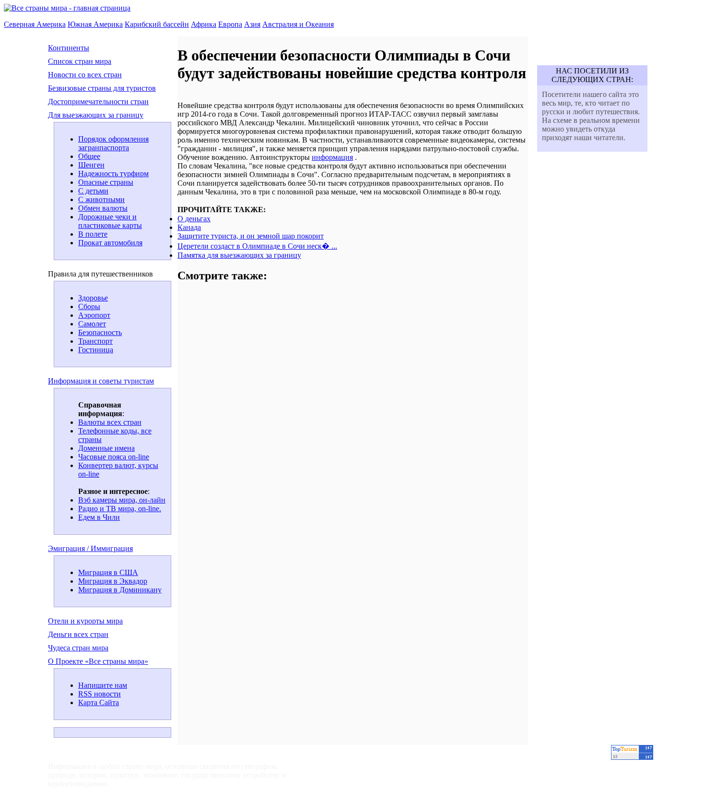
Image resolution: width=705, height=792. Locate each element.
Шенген (91, 165)
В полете (92, 234)
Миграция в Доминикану (120, 590)
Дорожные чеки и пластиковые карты (110, 221)
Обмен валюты (103, 208)
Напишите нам (102, 685)
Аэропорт (94, 315)
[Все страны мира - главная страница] (67, 8)
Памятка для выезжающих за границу (239, 255)
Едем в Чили (99, 517)
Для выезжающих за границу (95, 115)
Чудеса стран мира (78, 648)
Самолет (92, 324)
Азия (252, 24)
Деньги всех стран (78, 634)
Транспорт (95, 341)
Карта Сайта (98, 702)
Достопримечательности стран (98, 101)
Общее (89, 156)
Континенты (68, 48)
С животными (101, 199)
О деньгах (194, 219)
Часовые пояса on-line (113, 457)
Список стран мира (79, 61)
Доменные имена (106, 448)
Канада (189, 227)
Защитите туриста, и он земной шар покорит (250, 236)
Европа (230, 24)
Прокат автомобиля (110, 243)
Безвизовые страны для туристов (102, 88)
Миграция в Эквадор (112, 581)
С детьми (93, 191)
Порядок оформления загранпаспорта (113, 143)
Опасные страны (105, 182)
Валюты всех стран (109, 422)
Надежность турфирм (113, 173)
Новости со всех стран (85, 75)
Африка (203, 24)
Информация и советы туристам (101, 381)
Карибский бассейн (157, 24)
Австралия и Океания (298, 24)
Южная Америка (95, 24)
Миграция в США (108, 572)
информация (332, 157)
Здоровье (93, 298)
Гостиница (95, 350)
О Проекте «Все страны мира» (98, 661)
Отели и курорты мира (85, 621)
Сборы (89, 306)
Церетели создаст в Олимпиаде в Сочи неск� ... (257, 246)
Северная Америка (35, 24)
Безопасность (100, 332)
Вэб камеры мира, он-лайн (121, 500)
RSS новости (99, 694)
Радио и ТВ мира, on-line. (119, 508)
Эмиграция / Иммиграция (90, 548)
